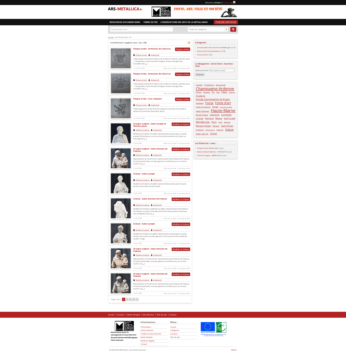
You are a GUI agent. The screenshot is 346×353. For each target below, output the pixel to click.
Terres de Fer (202, 55)
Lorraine (226, 114)
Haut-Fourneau (202, 111)
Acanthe (199, 85)
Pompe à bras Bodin (205, 148)
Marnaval (209, 118)
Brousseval (220, 85)
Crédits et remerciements (151, 334)
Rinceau (216, 126)
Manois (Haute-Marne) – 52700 (209, 152)
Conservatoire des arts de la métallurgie (213, 47)
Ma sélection (148, 314)
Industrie (214, 114)
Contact (172, 314)
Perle (220, 122)
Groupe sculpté (226, 107)
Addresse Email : (202, 70)
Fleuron (232, 92)
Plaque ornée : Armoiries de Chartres (152, 48)
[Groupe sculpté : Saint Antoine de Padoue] (121, 168)
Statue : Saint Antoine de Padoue (150, 198)
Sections (120, 314)
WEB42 (234, 350)
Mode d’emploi (133, 314)
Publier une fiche (226, 22)
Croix (198, 92)
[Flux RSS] (234, 2)
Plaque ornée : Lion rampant (147, 98)
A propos (174, 334)
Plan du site (162, 314)
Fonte (209, 102)
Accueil (111, 37)
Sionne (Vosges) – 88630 (207, 155)
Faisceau (206, 92)
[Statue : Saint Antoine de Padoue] (121, 218)
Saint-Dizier (227, 125)
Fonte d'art (223, 102)
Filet (218, 92)
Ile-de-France (202, 115)
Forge (215, 106)
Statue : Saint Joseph (144, 173)
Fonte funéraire (147, 330)
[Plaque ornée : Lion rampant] (121, 118)
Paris (214, 122)
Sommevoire (210, 130)
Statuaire (220, 130)
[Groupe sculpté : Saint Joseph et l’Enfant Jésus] (121, 143)
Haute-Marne (223, 110)
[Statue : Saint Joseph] (121, 193)
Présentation (146, 327)
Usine (213, 133)
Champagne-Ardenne (215, 88)
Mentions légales (148, 340)
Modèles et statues (142, 130)
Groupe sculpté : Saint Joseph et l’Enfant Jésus (149, 124)
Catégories (174, 330)
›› (137, 299)
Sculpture (200, 130)
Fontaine (200, 103)
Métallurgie (203, 122)
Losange (199, 118)
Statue (229, 129)
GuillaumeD (155, 55)
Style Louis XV (202, 134)
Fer (213, 92)
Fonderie (200, 95)
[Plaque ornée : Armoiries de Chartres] (121, 68)
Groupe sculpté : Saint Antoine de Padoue (150, 149)
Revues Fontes (203, 125)
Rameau (227, 122)
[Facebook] (237, 2)
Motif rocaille (229, 118)
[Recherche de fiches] (233, 29)
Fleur (224, 92)
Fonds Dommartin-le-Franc (213, 99)
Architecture (209, 85)
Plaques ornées (141, 55)
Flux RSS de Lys (189, 43)
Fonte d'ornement (203, 107)
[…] (146, 63)
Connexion (227, 2)
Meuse (218, 118)
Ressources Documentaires (208, 51)
